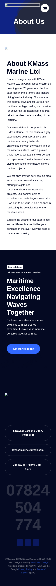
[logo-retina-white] (22, 4)
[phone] (36, 542)
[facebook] (20, 542)
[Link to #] (45, 8)
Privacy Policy (25, 569)
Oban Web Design (39, 562)
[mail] (28, 542)
